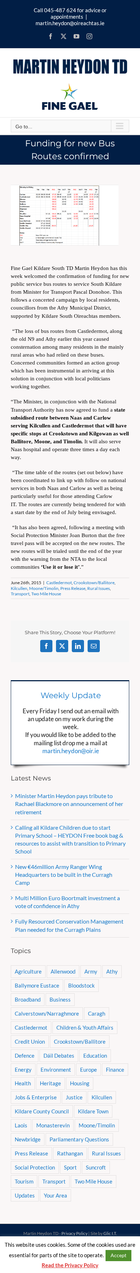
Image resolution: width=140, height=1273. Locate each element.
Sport (70, 1167)
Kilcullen (19, 588)
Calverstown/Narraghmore (47, 1013)
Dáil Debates (58, 1055)
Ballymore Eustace (37, 985)
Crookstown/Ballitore (94, 582)
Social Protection (35, 1167)
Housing (79, 1083)
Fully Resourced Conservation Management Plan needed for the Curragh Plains (69, 925)
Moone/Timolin (44, 588)
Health (23, 1083)
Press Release (72, 588)
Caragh (96, 1013)
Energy (23, 1069)
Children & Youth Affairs (84, 1027)
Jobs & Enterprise (36, 1097)
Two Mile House (46, 593)
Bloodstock (81, 985)
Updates (25, 1195)
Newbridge (28, 1139)
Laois (21, 1125)
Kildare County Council (42, 1111)
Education (95, 1055)
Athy (112, 971)
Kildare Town (93, 1111)
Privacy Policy (74, 1233)
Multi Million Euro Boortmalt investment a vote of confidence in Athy (67, 901)
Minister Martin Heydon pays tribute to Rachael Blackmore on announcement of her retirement (69, 803)
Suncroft (96, 1167)
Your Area (55, 1195)
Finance (115, 1069)
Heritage (50, 1083)
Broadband (28, 999)
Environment (56, 1069)
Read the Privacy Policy (70, 1265)
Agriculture (28, 971)
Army (90, 971)
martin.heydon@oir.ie (70, 751)
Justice (74, 1097)
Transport (20, 593)
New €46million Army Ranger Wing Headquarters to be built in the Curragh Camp (63, 874)
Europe (88, 1069)
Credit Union (30, 1041)
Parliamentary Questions (79, 1139)
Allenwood (63, 971)
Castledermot (59, 582)
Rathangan (70, 1153)
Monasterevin (53, 1125)
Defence (24, 1055)
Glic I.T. (110, 1233)
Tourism (24, 1181)
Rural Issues (98, 588)
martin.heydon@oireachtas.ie (70, 23)
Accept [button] (118, 1255)
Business (60, 999)
